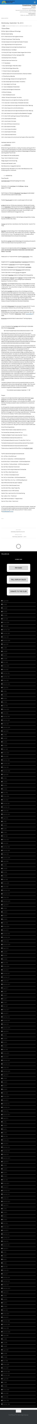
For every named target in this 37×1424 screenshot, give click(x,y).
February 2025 (6, 666)
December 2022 (6, 760)
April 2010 (5, 1306)
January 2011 (5, 1274)
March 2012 (5, 1223)
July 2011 (5, 1252)
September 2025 (6, 640)
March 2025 (5, 662)
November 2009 (6, 1324)
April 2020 (5, 875)
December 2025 (6, 629)
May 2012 (5, 1216)
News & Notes (4, 18)
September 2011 (6, 1245)
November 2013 (6, 1151)
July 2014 (5, 1122)
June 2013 (5, 1169)
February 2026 (6, 622)
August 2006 (5, 1350)
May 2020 (5, 872)
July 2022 (5, 778)
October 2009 (6, 1328)
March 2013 (5, 1179)
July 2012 (5, 1208)
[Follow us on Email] (34, 554)
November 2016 (6, 1020)
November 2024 (6, 676)
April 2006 (5, 1357)
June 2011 (5, 1255)
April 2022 (5, 789)
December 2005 (6, 1371)
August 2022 (5, 774)
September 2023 (6, 727)
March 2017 (5, 1006)
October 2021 (6, 810)
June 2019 (5, 912)
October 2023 (6, 723)
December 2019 (6, 890)
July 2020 (5, 865)
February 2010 (6, 1313)
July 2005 (5, 1382)
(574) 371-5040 (29, 448)
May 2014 (5, 1129)
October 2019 (6, 897)
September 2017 (6, 984)
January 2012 (5, 1230)
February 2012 (6, 1226)
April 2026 (5, 615)
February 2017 (6, 1009)
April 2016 (5, 1046)
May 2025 (5, 655)
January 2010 (5, 1317)
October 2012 (6, 1198)
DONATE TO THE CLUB (19, 591)
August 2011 (5, 1248)
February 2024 (6, 709)
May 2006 (5, 1353)
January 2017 (5, 1013)
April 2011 (5, 1263)
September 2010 (6, 1288)
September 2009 (6, 1331)
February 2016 (6, 1053)
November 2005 (6, 1375)
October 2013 (6, 1154)
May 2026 (5, 611)
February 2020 (6, 883)
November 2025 (6, 633)
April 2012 (5, 1219)
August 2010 (5, 1292)
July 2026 (5, 604)
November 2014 (6, 1107)
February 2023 (6, 752)
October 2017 (6, 980)
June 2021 (5, 825)
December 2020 (6, 847)
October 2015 (6, 1067)
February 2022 (6, 796)
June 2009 (5, 1342)
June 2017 (5, 995)
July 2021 (5, 821)
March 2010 (5, 1310)
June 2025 (5, 651)
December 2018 (6, 933)
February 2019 (6, 926)
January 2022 (5, 799)
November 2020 (6, 850)
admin (4, 25)
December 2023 (6, 716)
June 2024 (5, 695)
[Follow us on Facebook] (26, 554)
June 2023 (5, 738)
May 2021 (5, 828)
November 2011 (6, 1237)
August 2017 (5, 988)
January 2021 (5, 843)
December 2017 (6, 973)
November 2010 (6, 1281)
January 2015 (5, 1100)
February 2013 (6, 1183)
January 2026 (5, 626)
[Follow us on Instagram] (32, 554)
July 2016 (5, 1035)
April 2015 (5, 1089)
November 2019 (6, 894)
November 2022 (6, 763)
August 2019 (5, 904)
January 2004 (5, 1397)
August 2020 (5, 861)
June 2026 (5, 608)
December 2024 (6, 673)
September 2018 (6, 944)
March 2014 (5, 1136)
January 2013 (5, 1187)
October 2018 (6, 941)
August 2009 (5, 1335)
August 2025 (5, 644)
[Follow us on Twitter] (29, 554)
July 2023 (5, 734)
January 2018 (5, 970)
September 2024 (6, 684)
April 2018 (5, 959)
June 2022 (5, 781)
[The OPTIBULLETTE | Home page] (10, 2)
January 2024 (5, 713)
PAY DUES (18, 568)
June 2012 (5, 1212)
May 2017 (5, 999)
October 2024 (6, 680)
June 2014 (5, 1125)
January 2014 (5, 1143)
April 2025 (5, 658)
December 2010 (6, 1277)
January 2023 (5, 756)
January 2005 (5, 1393)
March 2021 (5, 836)
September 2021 (6, 814)
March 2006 (5, 1360)
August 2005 (5, 1378)
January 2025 (5, 669)
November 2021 (6, 807)
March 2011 (5, 1266)
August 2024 (5, 687)
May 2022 (5, 785)
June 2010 (5, 1299)
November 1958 (6, 1404)
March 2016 (5, 1049)
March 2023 (5, 749)
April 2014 (5, 1132)
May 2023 (5, 742)
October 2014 (6, 1111)
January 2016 (5, 1056)
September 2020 (6, 857)
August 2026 (5, 600)
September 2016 (6, 1027)
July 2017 (5, 991)
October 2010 (6, 1284)
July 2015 (5, 1078)
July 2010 (5, 1295)
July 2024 (5, 691)
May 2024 (5, 698)
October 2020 (6, 854)
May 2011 (5, 1259)
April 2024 (5, 702)
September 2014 (6, 1114)
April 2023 (5, 745)
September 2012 (6, 1201)
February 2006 (6, 1364)
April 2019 (5, 919)
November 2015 (6, 1064)
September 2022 (6, 771)
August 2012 (5, 1205)
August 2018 (5, 948)
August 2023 (5, 731)
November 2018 (6, 937)
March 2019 (5, 923)
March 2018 (5, 962)
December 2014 (6, 1103)
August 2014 (5, 1118)
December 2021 (6, 803)
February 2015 (6, 1096)
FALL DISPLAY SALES (18, 580)
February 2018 (6, 966)
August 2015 (5, 1075)
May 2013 (5, 1172)
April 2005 (5, 1386)
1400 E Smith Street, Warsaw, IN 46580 (27, 12)
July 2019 (5, 908)
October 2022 (6, 767)
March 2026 (5, 619)
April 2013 (5, 1176)
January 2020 (5, 886)
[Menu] (35, 2)
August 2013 (5, 1161)
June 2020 (5, 868)
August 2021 (5, 818)
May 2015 (5, 1085)
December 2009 (6, 1321)
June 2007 (5, 1346)
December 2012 (6, 1190)
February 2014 (6, 1140)
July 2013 (5, 1165)
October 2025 (6, 637)
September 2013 (6, 1158)
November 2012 (6, 1194)
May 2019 (5, 915)
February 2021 (6, 839)
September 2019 (6, 901)
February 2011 (6, 1270)
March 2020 (5, 879)
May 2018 (5, 955)
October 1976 (6, 1400)
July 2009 (5, 1339)
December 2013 (6, 1147)
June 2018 (5, 951)
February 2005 (6, 1389)
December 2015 (6, 1060)
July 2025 (5, 647)
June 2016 (5, 1038)
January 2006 (5, 1368)
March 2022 (5, 792)
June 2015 (5, 1082)
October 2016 (6, 1024)
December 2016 (6, 1017)
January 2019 (5, 930)
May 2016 (5, 1042)
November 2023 (6, 720)
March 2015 (5, 1093)
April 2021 (5, 832)
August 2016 (5, 1031)
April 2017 (5, 1002)
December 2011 (6, 1234)
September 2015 (6, 1071)
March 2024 (5, 705)
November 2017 (6, 977)
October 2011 (6, 1241)
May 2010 (5, 1302)
